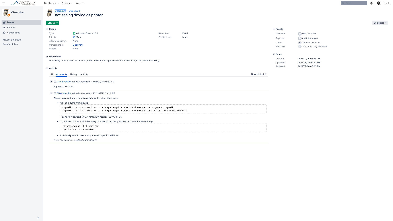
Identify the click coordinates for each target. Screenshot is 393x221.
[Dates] (274, 54)
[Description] (47, 57)
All (52, 74)
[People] (274, 29)
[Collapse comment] (51, 81)
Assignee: (280, 33)
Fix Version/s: (165, 37)
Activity (84, 74)
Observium (17, 12)
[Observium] (6, 12)
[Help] (378, 3)
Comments (61, 74)
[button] (4, 3)
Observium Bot (64, 93)
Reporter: (280, 38)
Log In (387, 3)
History (73, 74)
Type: (52, 33)
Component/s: (56, 44)
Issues (78, 3)
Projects (66, 3)
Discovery (78, 44)
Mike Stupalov (64, 81)
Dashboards (50, 3)
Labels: (52, 48)
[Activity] (47, 68)
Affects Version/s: (58, 41)
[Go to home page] (24, 3)
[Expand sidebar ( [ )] (38, 218)
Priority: (53, 37)
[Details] (47, 29)
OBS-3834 (74, 11)
